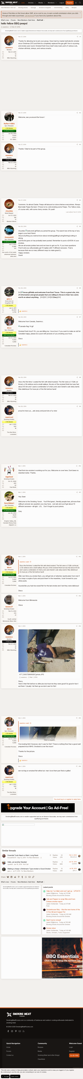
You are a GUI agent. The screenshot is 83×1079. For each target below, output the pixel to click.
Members (51, 3)
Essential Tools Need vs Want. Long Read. (22, 855)
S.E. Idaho (13, 139)
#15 (80, 718)
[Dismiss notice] (80, 13)
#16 (80, 766)
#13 (80, 596)
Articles (31, 3)
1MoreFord (73, 857)
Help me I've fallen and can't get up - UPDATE (63, 891)
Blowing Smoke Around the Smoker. (58, 895)
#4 (80, 200)
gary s (9, 871)
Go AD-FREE (74, 1055)
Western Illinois (11, 221)
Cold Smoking (58, 7)
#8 (80, 377)
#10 (80, 466)
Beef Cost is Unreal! (53, 920)
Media (40, 3)
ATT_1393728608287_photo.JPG (31, 674)
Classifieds (41, 1059)
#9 (80, 406)
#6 (80, 288)
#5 (80, 226)
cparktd (10, 864)
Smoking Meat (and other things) (49, 1055)
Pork (47, 906)
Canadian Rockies (10, 345)
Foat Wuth (13, 487)
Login (71, 1047)
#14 (80, 626)
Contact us (9, 1055)
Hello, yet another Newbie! (17, 862)
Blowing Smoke (23, 7)
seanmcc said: (24, 562)
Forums (22, 3)
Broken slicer (51, 928)
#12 (80, 556)
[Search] (80, 3)
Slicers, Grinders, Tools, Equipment (58, 932)
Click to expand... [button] (49, 740)
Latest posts (48, 887)
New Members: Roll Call (8, 7)
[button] (35, 2)
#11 (80, 492)
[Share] (77, 36)
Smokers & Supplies (45, 7)
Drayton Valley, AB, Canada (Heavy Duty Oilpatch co (9, 523)
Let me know (29, 16)
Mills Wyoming (11, 58)
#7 (80, 317)
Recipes (74, 7)
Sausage (33, 7)
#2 (80, 113)
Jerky (67, 7)
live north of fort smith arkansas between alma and (9, 254)
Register (72, 1051)
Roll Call (25, 864)
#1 (80, 36)
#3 (80, 144)
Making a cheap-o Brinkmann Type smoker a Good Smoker (29, 869)
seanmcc (6, 27)
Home (8, 1047)
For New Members (33, 857)
